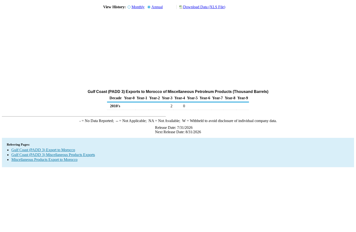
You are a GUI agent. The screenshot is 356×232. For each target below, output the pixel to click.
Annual (157, 7)
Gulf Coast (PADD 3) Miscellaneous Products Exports (53, 155)
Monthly (138, 7)
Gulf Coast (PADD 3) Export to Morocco (43, 150)
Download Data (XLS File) (204, 7)
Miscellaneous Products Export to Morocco (44, 159)
